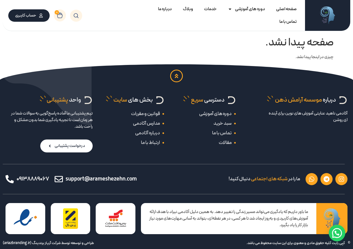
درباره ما (165, 9)
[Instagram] (341, 179)
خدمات (210, 9)
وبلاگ (188, 9)
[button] (337, 233)
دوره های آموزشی (250, 9)
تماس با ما (288, 21)
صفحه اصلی (286, 9)
